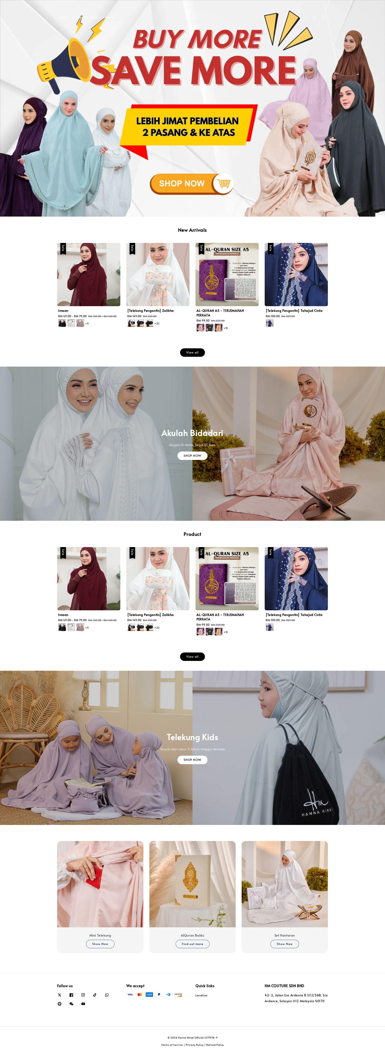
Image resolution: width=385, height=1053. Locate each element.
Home (63, 17)
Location (109, 17)
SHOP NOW (192, 455)
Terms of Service (172, 1045)
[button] (305, 17)
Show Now (100, 944)
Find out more (192, 944)
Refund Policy (215, 1045)
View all (192, 352)
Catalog (77, 17)
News (94, 17)
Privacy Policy (195, 1045)
